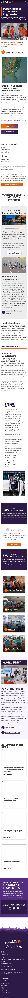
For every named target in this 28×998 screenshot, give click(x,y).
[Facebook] (7, 947)
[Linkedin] (17, 947)
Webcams (4, 990)
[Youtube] (20, 947)
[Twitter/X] (14, 947)
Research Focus (10, 132)
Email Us (13, 897)
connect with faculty (9, 346)
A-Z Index (4, 981)
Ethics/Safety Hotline (7, 963)
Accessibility (4, 954)
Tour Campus (20, 897)
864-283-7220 (6, 897)
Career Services (14, 544)
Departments (14, 44)
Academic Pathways (9, 126)
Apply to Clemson (6, 993)
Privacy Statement (6, 966)
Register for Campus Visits (12, 184)
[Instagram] (10, 947)
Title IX (3, 957)
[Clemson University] (7, 2)
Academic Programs (14, 253)
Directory (4, 988)
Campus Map (5, 983)
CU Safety (4, 985)
